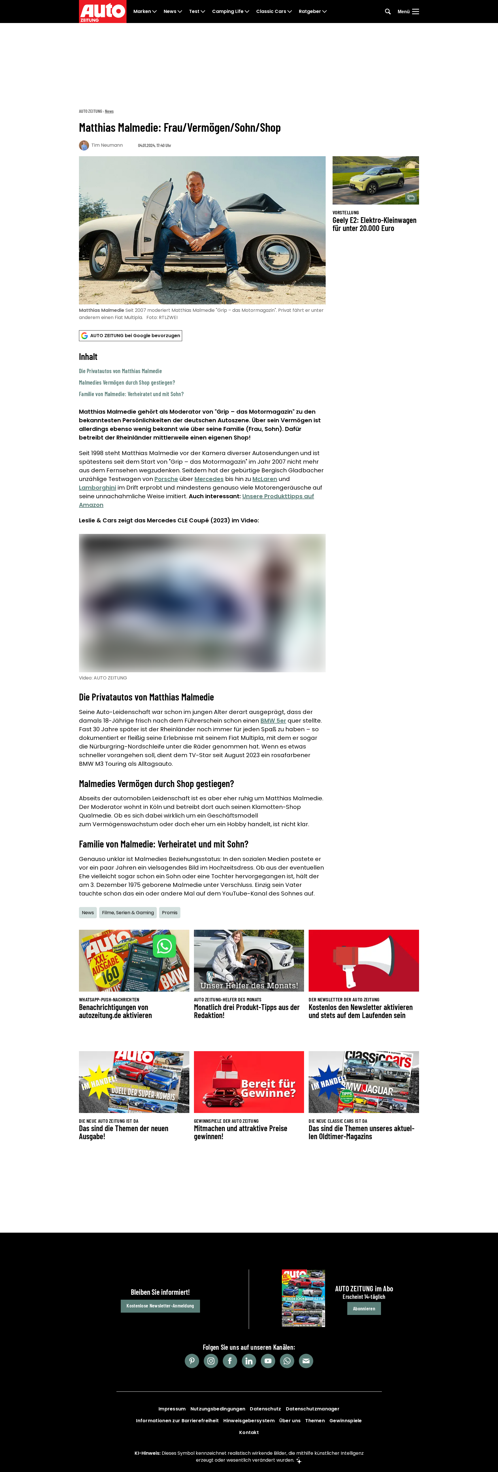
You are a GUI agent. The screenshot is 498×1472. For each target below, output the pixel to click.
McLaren (264, 479)
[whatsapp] (287, 1361)
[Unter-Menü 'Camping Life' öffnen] (247, 11)
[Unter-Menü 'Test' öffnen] (203, 11)
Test (194, 11)
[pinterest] (192, 1361)
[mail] (306, 1361)
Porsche (166, 479)
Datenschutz (265, 1409)
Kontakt (249, 1432)
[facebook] (230, 1361)
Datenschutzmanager (312, 1409)
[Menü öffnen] (415, 11)
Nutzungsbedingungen (218, 1409)
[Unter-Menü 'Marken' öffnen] (154, 11)
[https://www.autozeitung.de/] (103, 11)
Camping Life (228, 11)
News (170, 11)
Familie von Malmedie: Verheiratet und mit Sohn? (131, 393)
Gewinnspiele (345, 1420)
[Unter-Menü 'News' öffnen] (180, 11)
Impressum (172, 1409)
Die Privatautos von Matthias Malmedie (120, 370)
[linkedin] (249, 1361)
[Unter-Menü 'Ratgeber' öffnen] (324, 11)
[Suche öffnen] (388, 11)
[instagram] (211, 1361)
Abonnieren (364, 1308)
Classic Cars (271, 11)
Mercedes (209, 479)
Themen (315, 1420)
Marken (142, 11)
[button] (202, 374)
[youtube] (268, 1361)
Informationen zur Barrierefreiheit (177, 1420)
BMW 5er (273, 721)
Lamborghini (97, 488)
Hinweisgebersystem (248, 1420)
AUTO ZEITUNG (90, 111)
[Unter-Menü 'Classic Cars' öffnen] (289, 11)
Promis (170, 912)
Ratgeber (310, 11)
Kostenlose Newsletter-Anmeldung (160, 1305)
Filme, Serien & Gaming (128, 912)
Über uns (290, 1420)
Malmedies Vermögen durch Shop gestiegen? (127, 382)
